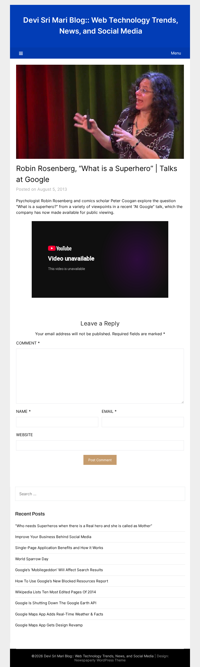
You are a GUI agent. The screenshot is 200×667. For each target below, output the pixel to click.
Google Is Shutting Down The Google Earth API (55, 603)
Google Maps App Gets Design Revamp (49, 625)
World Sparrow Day (31, 559)
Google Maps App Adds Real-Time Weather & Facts (59, 614)
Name (23, 411)
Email (109, 411)
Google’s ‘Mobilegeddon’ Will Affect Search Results (59, 570)
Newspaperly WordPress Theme (100, 660)
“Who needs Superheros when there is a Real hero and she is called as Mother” (83, 525)
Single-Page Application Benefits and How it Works (59, 547)
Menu (176, 53)
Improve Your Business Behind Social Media (53, 536)
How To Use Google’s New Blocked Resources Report (61, 581)
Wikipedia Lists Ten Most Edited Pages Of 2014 (55, 592)
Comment (28, 343)
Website (24, 434)
